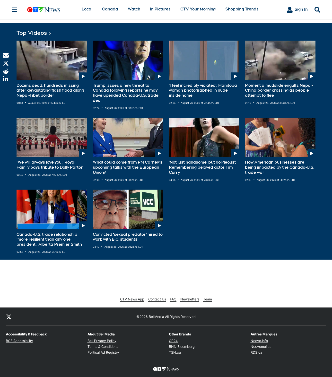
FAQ (173, 299)
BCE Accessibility (19, 341)
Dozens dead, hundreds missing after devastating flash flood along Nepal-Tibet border (50, 90)
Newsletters (189, 299)
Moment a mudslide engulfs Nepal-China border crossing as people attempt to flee (279, 90)
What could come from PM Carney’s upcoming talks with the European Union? (127, 167)
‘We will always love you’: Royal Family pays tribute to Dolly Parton (50, 165)
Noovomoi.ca (261, 346)
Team (207, 299)
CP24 (173, 341)
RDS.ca (256, 352)
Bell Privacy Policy (101, 341)
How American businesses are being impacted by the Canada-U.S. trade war (279, 167)
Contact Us (157, 299)
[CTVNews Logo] (50, 9)
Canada (110, 9)
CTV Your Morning (198, 9)
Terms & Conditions (102, 346)
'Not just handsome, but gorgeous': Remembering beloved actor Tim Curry (202, 167)
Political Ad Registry (103, 352)
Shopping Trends (242, 9)
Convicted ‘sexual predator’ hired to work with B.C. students (128, 237)
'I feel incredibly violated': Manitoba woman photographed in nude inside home (203, 90)
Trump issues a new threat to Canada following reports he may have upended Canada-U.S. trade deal (125, 93)
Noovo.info (259, 341)
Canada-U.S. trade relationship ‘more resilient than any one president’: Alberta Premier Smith (49, 239)
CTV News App (132, 299)
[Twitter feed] (9, 317)
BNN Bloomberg (182, 346)
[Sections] (14, 10)
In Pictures (160, 9)
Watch (134, 9)
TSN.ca (175, 352)
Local (87, 9)
